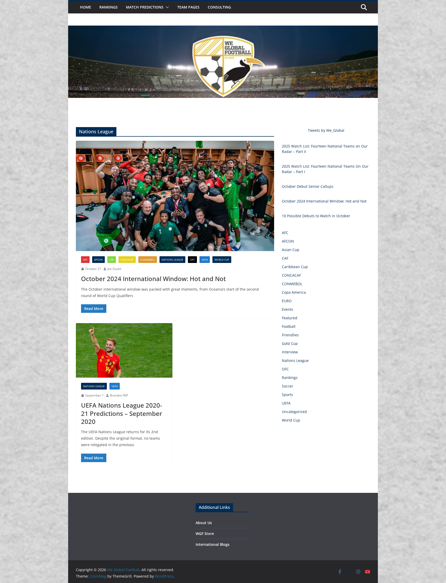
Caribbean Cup (295, 266)
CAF (111, 259)
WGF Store (205, 533)
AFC (85, 259)
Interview (290, 351)
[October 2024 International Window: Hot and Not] (175, 196)
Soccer (287, 386)
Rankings (108, 7)
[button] (166, 7)
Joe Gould (114, 269)
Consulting (219, 7)
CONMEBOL (147, 259)
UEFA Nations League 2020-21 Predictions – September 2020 (121, 413)
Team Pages (188, 7)
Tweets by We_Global (326, 130)
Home (85, 7)
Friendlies (290, 334)
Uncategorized (294, 411)
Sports (287, 394)
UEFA (205, 259)
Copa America (294, 292)
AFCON (98, 259)
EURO (287, 300)
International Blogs (212, 544)
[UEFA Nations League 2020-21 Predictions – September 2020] (124, 350)
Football (289, 326)
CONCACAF (127, 259)
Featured (289, 317)
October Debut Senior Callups (307, 186)
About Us (204, 522)
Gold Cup (290, 343)
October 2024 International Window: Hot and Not (153, 278)
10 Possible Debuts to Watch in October (316, 215)
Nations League (172, 259)
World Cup (221, 259)
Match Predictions (144, 7)
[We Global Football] (223, 29)
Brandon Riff (119, 395)
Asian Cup (290, 249)
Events (287, 309)
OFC (192, 259)
